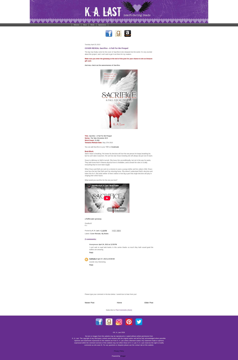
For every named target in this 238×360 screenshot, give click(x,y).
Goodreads (115, 147)
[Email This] (113, 231)
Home (119, 303)
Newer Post (89, 303)
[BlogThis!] (115, 231)
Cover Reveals (95, 234)
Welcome (76, 25)
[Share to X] (116, 231)
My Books (105, 234)
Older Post (148, 303)
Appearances (102, 25)
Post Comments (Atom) (124, 310)
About (85, 25)
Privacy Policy (119, 351)
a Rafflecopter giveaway (93, 219)
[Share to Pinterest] (120, 231)
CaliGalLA (93, 259)
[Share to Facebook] (118, 231)
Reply (91, 252)
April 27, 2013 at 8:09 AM (106, 259)
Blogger (123, 356)
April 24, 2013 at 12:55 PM (108, 244)
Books (92, 25)
